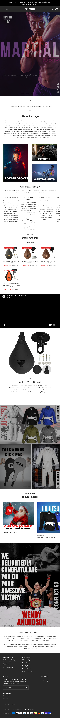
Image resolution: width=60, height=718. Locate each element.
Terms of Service (27, 669)
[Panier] (56, 9)
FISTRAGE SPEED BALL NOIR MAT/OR (11, 262)
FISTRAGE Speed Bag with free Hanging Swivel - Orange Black (11, 285)
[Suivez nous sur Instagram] (47, 681)
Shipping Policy (26, 666)
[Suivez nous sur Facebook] (43, 681)
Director (5, 699)
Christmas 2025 (10, 532)
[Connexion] (52, 9)
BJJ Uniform (40, 535)
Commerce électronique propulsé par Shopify (23, 709)
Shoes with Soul (7, 696)
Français (13, 704)
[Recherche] (7, 9)
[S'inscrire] (26, 687)
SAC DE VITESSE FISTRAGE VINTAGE (30, 262)
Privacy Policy (26, 660)
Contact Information (27, 672)
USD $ (5, 704)
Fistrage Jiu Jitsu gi (46, 538)
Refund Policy (26, 663)
